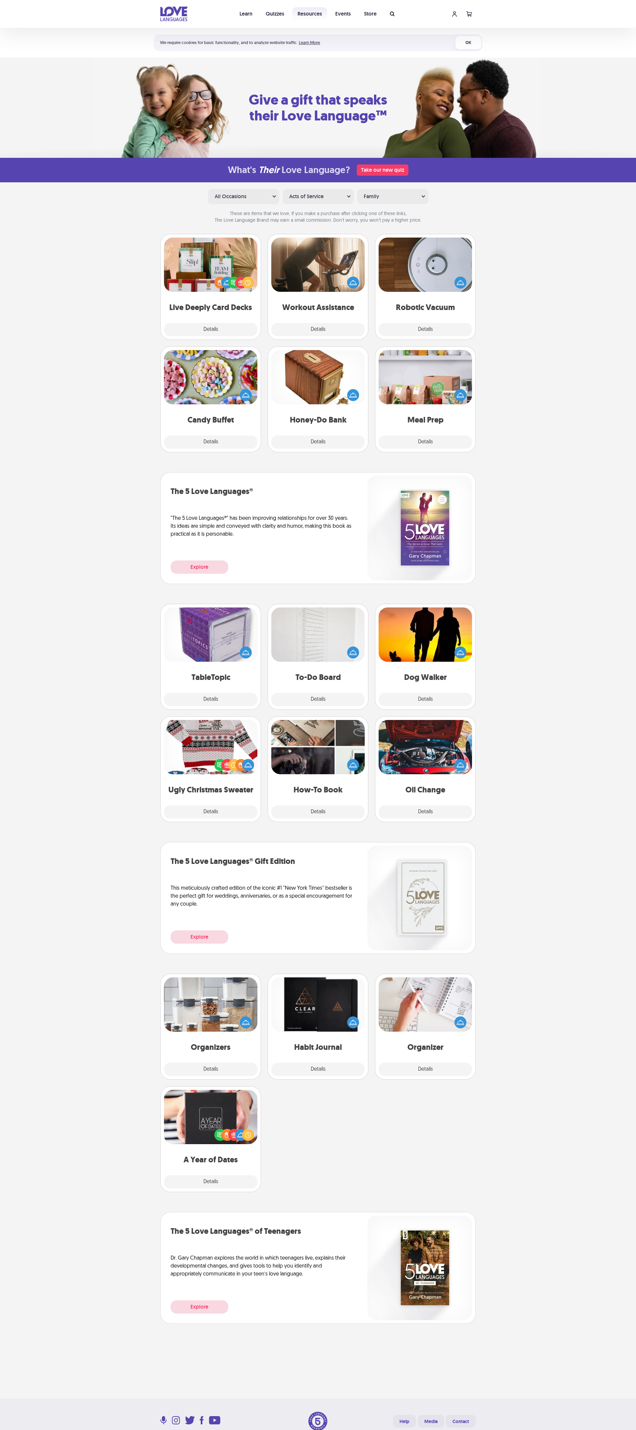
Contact (460, 1421)
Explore (199, 566)
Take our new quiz (382, 169)
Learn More (309, 42)
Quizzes (275, 13)
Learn (245, 13)
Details (210, 329)
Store (370, 13)
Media (431, 1421)
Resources (309, 13)
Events (343, 13)
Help (404, 1421)
